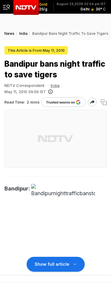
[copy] (104, 102)
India (55, 85)
